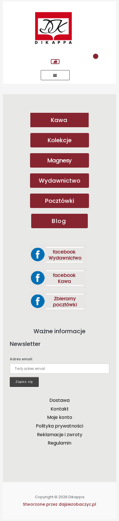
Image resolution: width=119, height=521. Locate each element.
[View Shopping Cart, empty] (55, 61)
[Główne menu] (55, 75)
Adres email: (21, 359)
